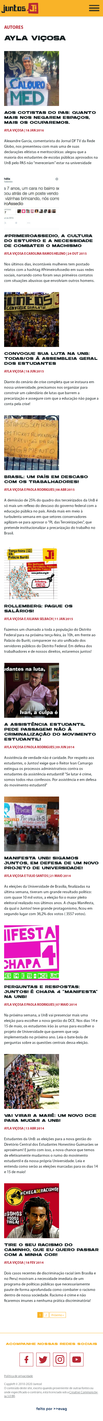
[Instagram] (60, 1359)
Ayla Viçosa (14, 130)
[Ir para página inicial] (19, 13)
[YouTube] (76, 1359)
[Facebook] (26, 1359)
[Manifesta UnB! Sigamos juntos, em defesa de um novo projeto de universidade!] (31, 850)
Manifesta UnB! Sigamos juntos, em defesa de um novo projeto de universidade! (51, 863)
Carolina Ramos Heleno (46, 254)
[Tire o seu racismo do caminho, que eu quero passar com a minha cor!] (31, 1237)
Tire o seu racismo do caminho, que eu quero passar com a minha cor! (51, 1250)
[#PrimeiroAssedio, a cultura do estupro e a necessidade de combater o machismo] (31, 228)
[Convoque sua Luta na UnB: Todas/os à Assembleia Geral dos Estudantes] (31, 346)
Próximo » (57, 1315)
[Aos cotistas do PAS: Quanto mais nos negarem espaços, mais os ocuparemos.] (31, 105)
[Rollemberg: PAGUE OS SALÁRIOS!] (31, 598)
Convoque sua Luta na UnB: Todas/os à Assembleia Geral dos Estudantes (51, 359)
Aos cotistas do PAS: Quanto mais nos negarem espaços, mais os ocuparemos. (50, 118)
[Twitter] (43, 1359)
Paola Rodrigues (40, 490)
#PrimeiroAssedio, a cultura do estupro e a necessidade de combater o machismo (48, 241)
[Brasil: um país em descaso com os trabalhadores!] (31, 469)
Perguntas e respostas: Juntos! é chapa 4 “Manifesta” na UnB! (51, 992)
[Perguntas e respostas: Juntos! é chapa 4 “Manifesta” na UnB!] (31, 979)
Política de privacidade (18, 1376)
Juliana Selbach (39, 619)
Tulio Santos (37, 876)
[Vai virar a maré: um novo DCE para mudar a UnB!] (31, 1108)
